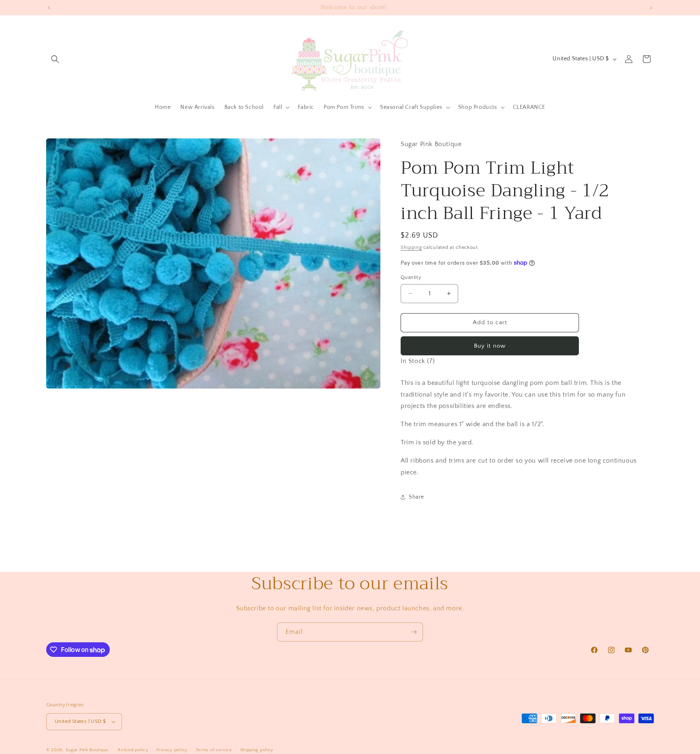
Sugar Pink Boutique (87, 750)
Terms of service (214, 750)
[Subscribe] (414, 631)
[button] (55, 59)
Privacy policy (172, 750)
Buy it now (490, 345)
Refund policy (133, 750)
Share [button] (416, 497)
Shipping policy (257, 750)
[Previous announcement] (49, 7)
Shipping (411, 247)
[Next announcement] (651, 7)
